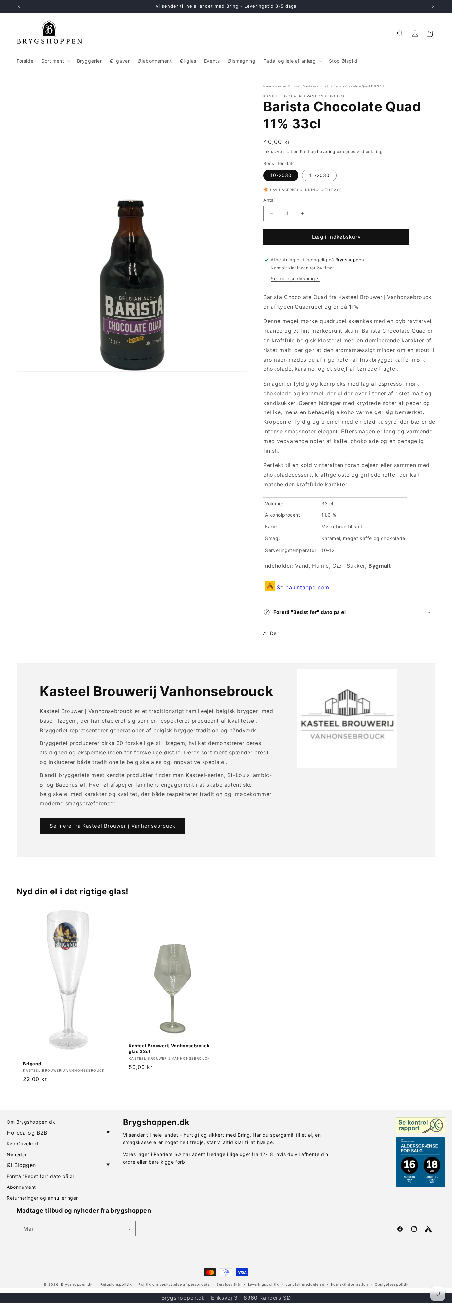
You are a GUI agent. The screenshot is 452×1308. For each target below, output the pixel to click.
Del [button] (274, 633)
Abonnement (21, 1187)
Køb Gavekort (22, 1143)
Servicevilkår (228, 1284)
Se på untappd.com (303, 587)
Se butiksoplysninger (295, 278)
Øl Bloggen (58, 1165)
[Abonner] (128, 1228)
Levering (326, 151)
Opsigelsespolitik (392, 1284)
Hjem (267, 86)
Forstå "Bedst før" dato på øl (40, 1176)
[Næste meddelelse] (433, 6)
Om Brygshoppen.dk (31, 1122)
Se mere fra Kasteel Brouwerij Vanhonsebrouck (112, 826)
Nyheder (17, 1154)
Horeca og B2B (58, 1132)
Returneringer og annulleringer (42, 1198)
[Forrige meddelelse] (19, 6)
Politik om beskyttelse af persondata (174, 1284)
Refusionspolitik (116, 1284)
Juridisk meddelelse (305, 1284)
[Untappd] (428, 1229)
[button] (55, 61)
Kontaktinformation (349, 1284)
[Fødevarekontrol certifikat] (420, 1125)
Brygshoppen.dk (77, 1284)
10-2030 (281, 175)
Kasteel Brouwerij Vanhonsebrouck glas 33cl (169, 1048)
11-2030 (319, 175)
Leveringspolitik (263, 1284)
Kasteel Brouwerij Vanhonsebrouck (302, 86)
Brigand (32, 1063)
